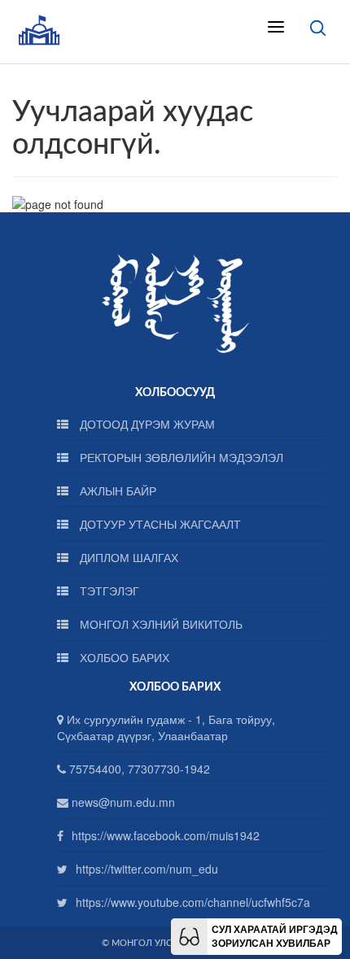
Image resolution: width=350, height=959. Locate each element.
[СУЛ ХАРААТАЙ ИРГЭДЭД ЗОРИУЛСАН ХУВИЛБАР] (189, 934)
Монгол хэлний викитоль (160, 624)
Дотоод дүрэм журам (146, 424)
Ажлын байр (116, 490)
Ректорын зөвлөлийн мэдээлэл (180, 457)
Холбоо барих (123, 657)
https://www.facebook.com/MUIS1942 (166, 835)
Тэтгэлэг (108, 590)
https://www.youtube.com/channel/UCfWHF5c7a (193, 902)
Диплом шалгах (127, 557)
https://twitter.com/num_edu (147, 869)
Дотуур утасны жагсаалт (159, 524)
